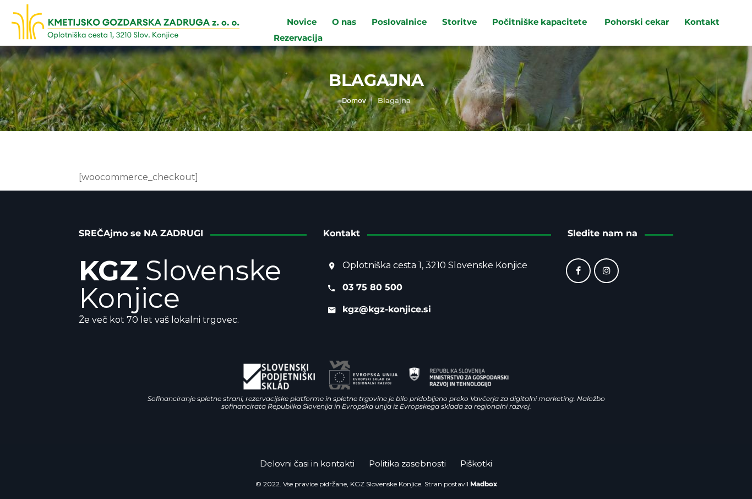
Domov (354, 100)
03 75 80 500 (372, 287)
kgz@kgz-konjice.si (386, 309)
